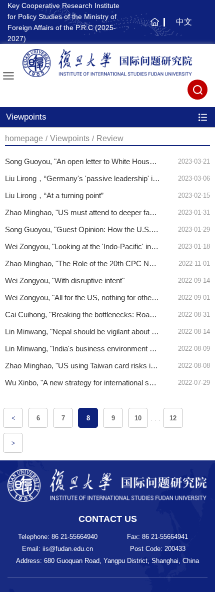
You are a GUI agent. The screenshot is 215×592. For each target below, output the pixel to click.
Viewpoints (70, 138)
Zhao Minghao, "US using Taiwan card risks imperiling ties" (100, 365)
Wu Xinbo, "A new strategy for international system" (88, 382)
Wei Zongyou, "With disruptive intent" (64, 280)
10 (138, 418)
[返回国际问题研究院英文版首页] (108, 63)
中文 (184, 22)
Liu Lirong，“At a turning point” (54, 195)
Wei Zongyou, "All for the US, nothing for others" (82, 297)
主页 (153, 27)
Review (110, 138)
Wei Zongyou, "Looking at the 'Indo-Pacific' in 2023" (88, 246)
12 (173, 418)
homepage (24, 138)
